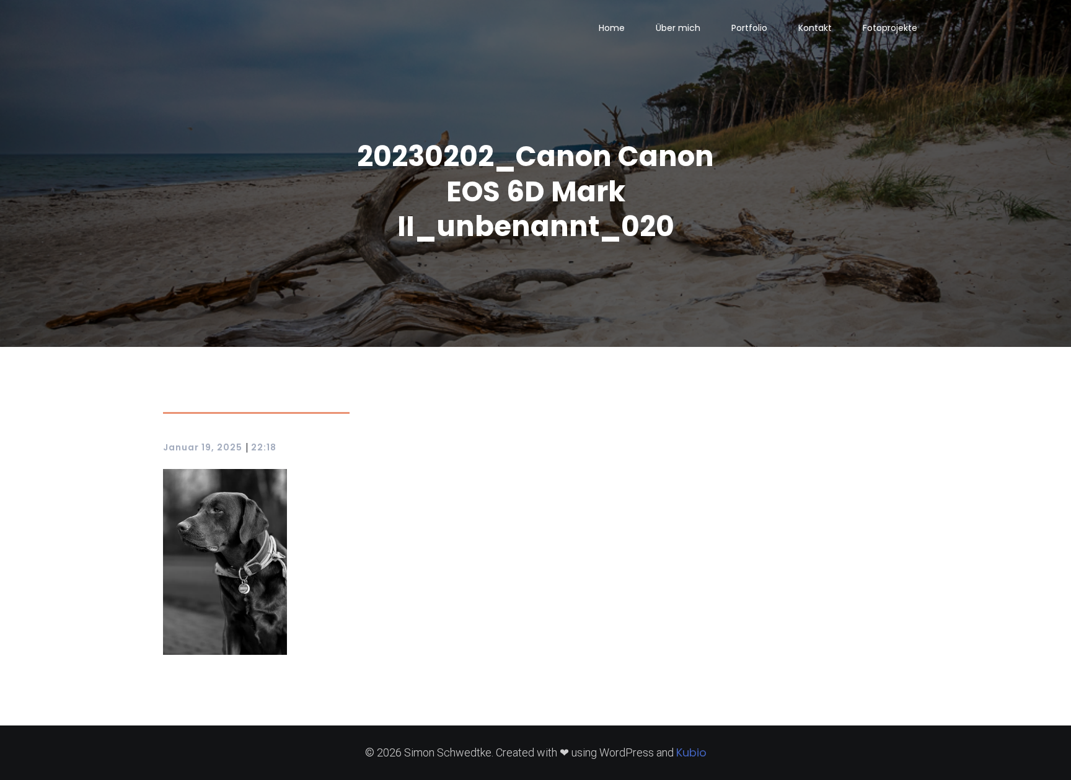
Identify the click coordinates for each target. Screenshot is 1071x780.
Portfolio (749, 28)
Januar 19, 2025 (202, 447)
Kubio (691, 752)
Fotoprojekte (890, 28)
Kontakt (815, 28)
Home (612, 28)
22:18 (263, 447)
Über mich (678, 28)
